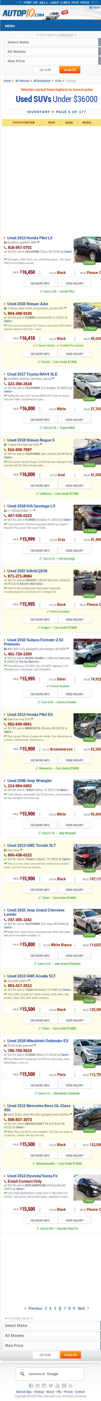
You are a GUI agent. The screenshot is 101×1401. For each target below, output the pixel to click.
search (70, 70)
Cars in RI (47, 702)
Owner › (8, 321)
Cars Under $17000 (65, 362)
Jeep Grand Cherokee (67, 963)
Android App (23, 1391)
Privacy (68, 1391)
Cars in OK (50, 291)
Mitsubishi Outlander (67, 1093)
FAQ (59, 1391)
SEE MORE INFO (40, 283)
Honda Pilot (67, 291)
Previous (34, 1308)
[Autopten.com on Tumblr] (64, 1386)
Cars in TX (48, 833)
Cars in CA (49, 427)
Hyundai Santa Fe (67, 1228)
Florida (45, 362)
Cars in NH (46, 1228)
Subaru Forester (66, 702)
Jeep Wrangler (67, 833)
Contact (80, 1391)
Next (83, 1308)
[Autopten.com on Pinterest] (37, 1386)
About (50, 1391)
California (45, 493)
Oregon (45, 627)
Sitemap (39, 1391)
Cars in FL (49, 558)
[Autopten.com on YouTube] (57, 1386)
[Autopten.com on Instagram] (44, 1386)
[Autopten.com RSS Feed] (70, 1386)
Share (96, 7)
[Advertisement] (50, 178)
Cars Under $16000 (65, 627)
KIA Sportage (67, 558)
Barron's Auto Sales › (32, 583)
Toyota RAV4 (67, 427)
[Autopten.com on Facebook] (31, 1386)
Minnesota (45, 768)
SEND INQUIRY (74, 283)
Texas (45, 898)
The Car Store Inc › (29, 661)
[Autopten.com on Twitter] (51, 1386)
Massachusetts (45, 1163)
